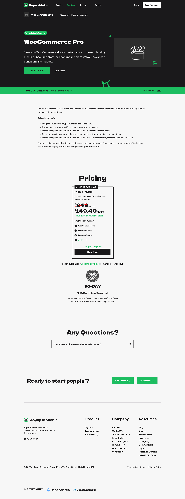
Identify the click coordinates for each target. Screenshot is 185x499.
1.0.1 (159, 90)
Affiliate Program (120, 441)
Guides (142, 431)
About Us (116, 427)
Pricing (98, 5)
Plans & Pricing (91, 434)
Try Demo (89, 427)
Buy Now (92, 251)
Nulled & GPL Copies (148, 455)
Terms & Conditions (121, 434)
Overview (64, 15)
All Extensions (41, 90)
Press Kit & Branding (148, 451)
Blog (141, 427)
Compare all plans (92, 246)
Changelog (144, 441)
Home (27, 90)
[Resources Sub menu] (91, 5)
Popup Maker (39, 5)
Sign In (136, 5)
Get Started (121, 380)
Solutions (71, 5)
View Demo (60, 71)
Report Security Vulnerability (119, 450)
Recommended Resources (146, 436)
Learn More (146, 380)
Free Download (151, 5)
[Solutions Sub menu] (76, 5)
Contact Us (117, 431)
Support (84, 15)
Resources (84, 5)
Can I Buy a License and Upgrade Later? (77, 344)
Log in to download (90, 263)
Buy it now (37, 70)
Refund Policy (118, 438)
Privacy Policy (118, 444)
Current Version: (151, 90)
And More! (82, 240)
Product (59, 5)
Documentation (146, 444)
